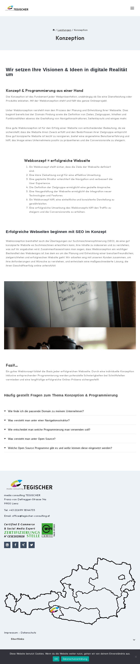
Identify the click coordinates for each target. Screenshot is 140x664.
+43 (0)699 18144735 (22, 510)
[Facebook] (15, 545)
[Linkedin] (7, 545)
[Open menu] (132, 8)
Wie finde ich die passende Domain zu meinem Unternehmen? (46, 411)
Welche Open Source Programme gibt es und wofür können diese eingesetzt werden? (60, 448)
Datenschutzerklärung (75, 659)
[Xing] (23, 545)
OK (56, 659)
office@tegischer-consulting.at (31, 515)
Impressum (11, 632)
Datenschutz (28, 632)
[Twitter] (32, 545)
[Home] (53, 30)
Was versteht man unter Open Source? (31, 438)
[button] (70, 411)
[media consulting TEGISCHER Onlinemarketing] (17, 8)
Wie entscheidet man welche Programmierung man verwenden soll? (49, 429)
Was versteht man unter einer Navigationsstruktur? (39, 420)
